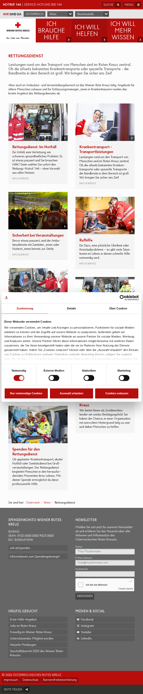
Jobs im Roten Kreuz (23, 626)
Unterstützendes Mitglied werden (31, 638)
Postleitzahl (81, 569)
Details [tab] (71, 308)
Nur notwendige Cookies (26, 393)
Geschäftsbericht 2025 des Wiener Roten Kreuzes (36, 653)
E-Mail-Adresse (83, 558)
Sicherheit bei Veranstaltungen (38, 236)
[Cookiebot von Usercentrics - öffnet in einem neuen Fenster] (122, 297)
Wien (47, 502)
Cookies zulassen (116, 393)
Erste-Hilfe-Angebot (23, 619)
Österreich (35, 14)
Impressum (11, 680)
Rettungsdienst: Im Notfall (34, 147)
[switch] (54, 378)
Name (78, 546)
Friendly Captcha (125, 588)
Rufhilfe (86, 240)
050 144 (56, 5)
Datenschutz (31, 680)
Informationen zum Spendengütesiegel (35, 556)
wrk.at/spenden (20, 548)
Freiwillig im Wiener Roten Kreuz (31, 632)
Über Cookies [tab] (118, 308)
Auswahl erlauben (71, 393)
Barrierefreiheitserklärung (60, 680)
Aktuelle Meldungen (23, 645)
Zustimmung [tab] (25, 308)
